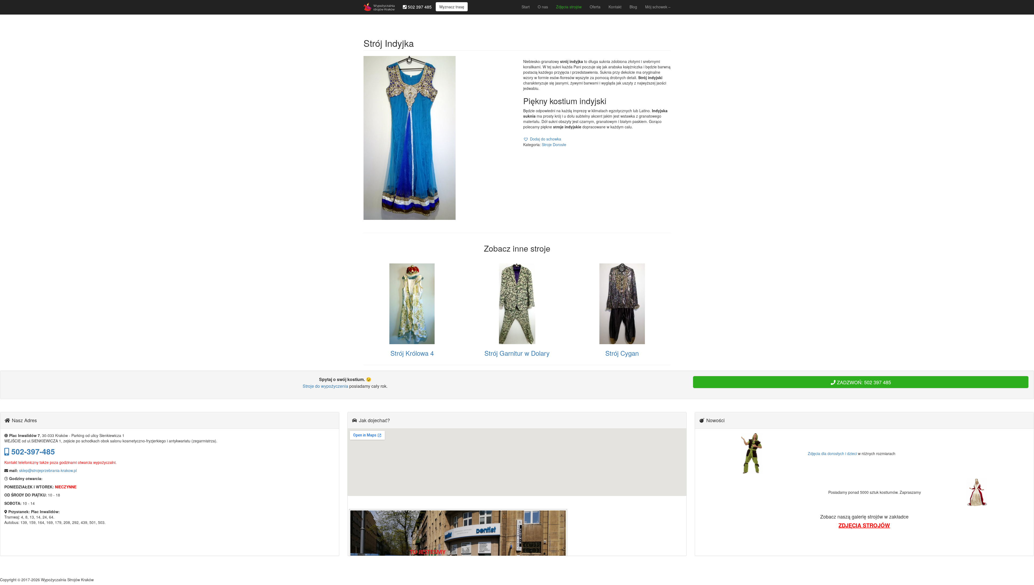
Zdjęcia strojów (569, 6)
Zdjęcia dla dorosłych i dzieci (832, 453)
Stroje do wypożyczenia (325, 386)
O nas (543, 6)
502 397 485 (419, 7)
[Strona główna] (379, 6)
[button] (542, 139)
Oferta (595, 6)
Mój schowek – (657, 6)
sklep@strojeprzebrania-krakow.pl (48, 470)
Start (526, 6)
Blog (633, 6)
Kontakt (615, 6)
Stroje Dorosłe (554, 144)
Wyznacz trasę (451, 6)
